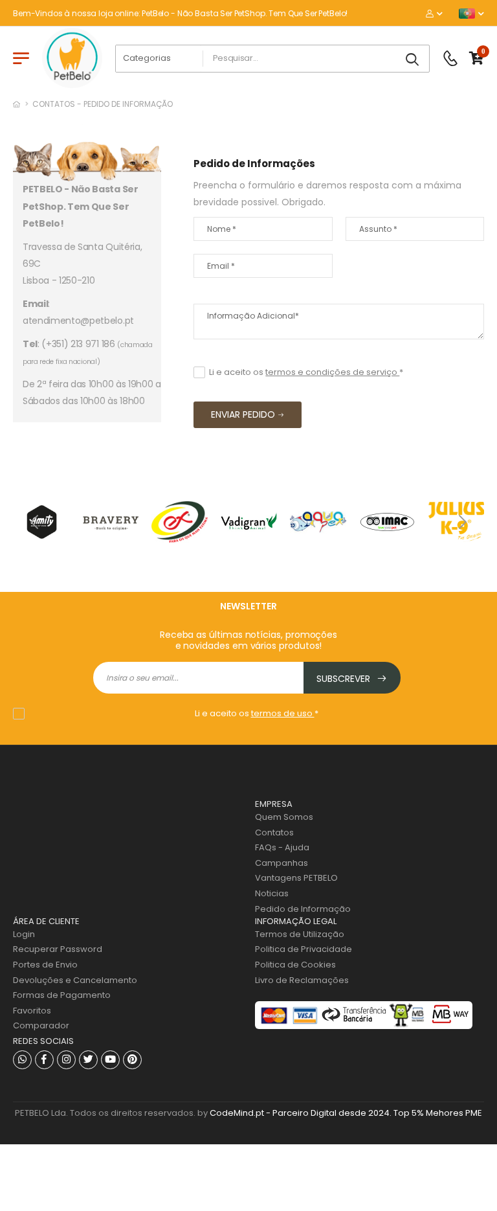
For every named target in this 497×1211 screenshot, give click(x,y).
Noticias (272, 893)
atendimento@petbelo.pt (78, 320)
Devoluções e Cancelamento (75, 980)
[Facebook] (44, 1059)
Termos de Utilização (299, 934)
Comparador (41, 1025)
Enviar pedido (243, 414)
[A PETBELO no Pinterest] (132, 1059)
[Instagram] (66, 1059)
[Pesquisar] (413, 59)
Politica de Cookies (295, 964)
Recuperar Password (57, 949)
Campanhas (281, 863)
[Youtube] (110, 1059)
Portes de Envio (45, 964)
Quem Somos (284, 817)
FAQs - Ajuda (282, 847)
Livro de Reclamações (302, 980)
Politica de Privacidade (303, 949)
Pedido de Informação (303, 909)
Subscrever (344, 678)
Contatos (274, 832)
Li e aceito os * (306, 372)
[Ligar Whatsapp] (22, 1059)
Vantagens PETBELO (296, 878)
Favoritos (32, 1010)
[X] (88, 1059)
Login (24, 934)
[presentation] (35, 522)
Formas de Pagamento (62, 995)
